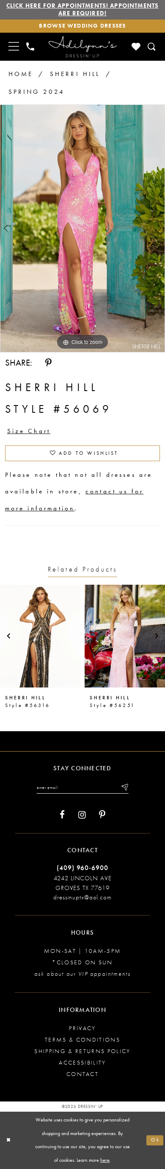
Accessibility (82, 1062)
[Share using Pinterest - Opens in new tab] (48, 363)
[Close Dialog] (8, 1140)
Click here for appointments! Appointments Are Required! (82, 9)
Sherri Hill (75, 74)
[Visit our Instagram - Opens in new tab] (82, 815)
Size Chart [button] (29, 431)
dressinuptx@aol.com (82, 897)
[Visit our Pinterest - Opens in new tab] (102, 815)
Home (20, 74)
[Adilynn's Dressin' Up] (82, 47)
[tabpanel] (82, 228)
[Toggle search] (152, 46)
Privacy (82, 1028)
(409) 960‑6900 (82, 868)
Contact (82, 1074)
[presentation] (40, 636)
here (105, 1160)
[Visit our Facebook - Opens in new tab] (62, 815)
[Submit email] (124, 787)
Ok (155, 1140)
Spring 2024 (36, 92)
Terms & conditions (82, 1039)
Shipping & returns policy (82, 1051)
